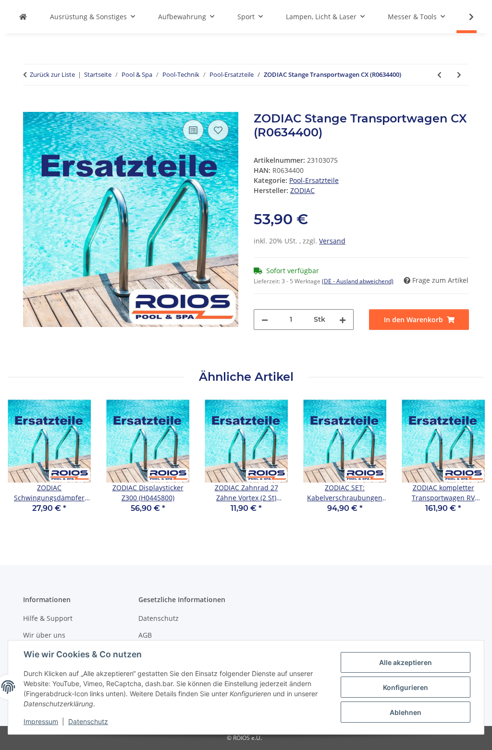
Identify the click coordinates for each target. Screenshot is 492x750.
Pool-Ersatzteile (314, 180)
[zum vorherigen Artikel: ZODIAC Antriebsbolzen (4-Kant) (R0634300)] (439, 74)
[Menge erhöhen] (342, 319)
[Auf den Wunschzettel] (218, 130)
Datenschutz (88, 721)
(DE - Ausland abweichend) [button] (358, 281)
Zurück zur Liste (52, 74)
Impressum (41, 721)
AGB (145, 635)
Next (469, 463)
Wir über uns (44, 635)
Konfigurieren (405, 687)
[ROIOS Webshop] (23, 16)
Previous (24, 463)
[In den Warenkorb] (30, 106)
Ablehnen (405, 712)
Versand (332, 240)
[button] (465, 17)
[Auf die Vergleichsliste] (193, 130)
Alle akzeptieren (405, 662)
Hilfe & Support (48, 618)
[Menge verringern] (264, 319)
